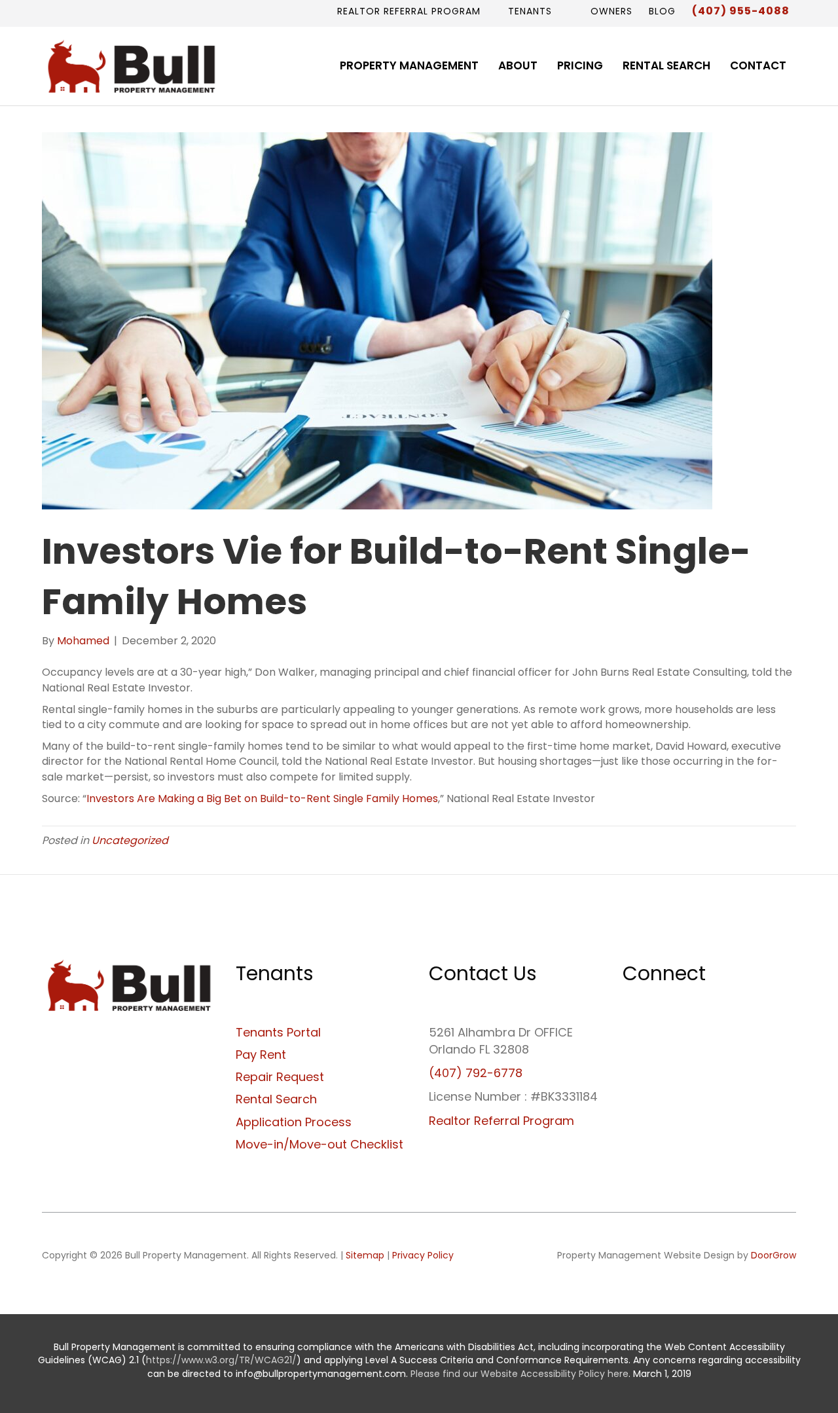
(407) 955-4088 (741, 10)
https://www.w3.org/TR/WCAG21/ (221, 1360)
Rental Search (666, 65)
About (517, 65)
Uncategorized (130, 840)
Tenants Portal (278, 1032)
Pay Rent (261, 1054)
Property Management (409, 65)
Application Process (294, 1122)
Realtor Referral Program (409, 11)
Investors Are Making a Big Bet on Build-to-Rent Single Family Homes (262, 798)
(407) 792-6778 (475, 1073)
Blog (662, 11)
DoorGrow (773, 1255)
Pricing (580, 65)
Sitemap (365, 1255)
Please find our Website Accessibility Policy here (519, 1373)
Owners (609, 11)
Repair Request (280, 1077)
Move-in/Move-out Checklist (319, 1144)
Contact (758, 65)
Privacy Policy (423, 1255)
